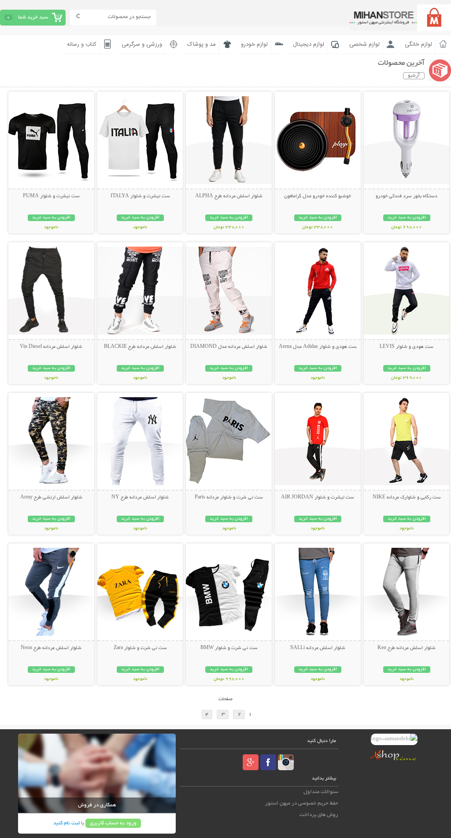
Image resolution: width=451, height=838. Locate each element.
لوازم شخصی (364, 44)
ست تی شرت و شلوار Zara (140, 648)
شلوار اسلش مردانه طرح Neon (51, 648)
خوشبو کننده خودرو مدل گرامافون (317, 196)
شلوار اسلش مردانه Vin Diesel (51, 347)
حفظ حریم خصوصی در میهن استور (301, 803)
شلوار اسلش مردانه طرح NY (140, 497)
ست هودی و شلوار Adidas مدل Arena (318, 347)
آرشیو (414, 75)
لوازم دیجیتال (308, 44)
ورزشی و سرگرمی (142, 44)
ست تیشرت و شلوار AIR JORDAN (317, 497)
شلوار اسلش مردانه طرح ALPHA (228, 196)
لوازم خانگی (418, 44)
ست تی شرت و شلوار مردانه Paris (229, 497)
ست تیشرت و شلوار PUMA (51, 196)
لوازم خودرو (254, 44)
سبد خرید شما (33, 17)
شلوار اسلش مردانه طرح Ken (406, 648)
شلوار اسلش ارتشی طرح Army (51, 497)
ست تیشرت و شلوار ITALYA (140, 196)
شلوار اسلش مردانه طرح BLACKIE (140, 347)
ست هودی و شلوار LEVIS (406, 347)
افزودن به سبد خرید (407, 217)
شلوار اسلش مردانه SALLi (317, 648)
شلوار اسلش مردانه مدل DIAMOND (228, 347)
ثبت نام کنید (66, 823)
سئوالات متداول (320, 792)
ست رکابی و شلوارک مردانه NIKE (407, 497)
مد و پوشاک (201, 44)
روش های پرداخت (318, 815)
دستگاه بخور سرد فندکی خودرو (406, 196)
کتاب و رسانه (81, 44)
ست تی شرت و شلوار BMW (229, 648)
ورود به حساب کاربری (113, 823)
